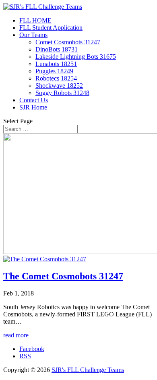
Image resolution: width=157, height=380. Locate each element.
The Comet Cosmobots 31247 (63, 276)
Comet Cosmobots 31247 (67, 42)
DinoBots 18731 (56, 49)
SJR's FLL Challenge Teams (88, 369)
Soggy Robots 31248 (62, 92)
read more (16, 335)
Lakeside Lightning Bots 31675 (75, 56)
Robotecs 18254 (56, 78)
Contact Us (33, 100)
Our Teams (33, 34)
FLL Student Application (51, 27)
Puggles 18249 (54, 71)
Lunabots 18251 (56, 63)
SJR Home (33, 107)
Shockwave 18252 (59, 85)
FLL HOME (35, 20)
